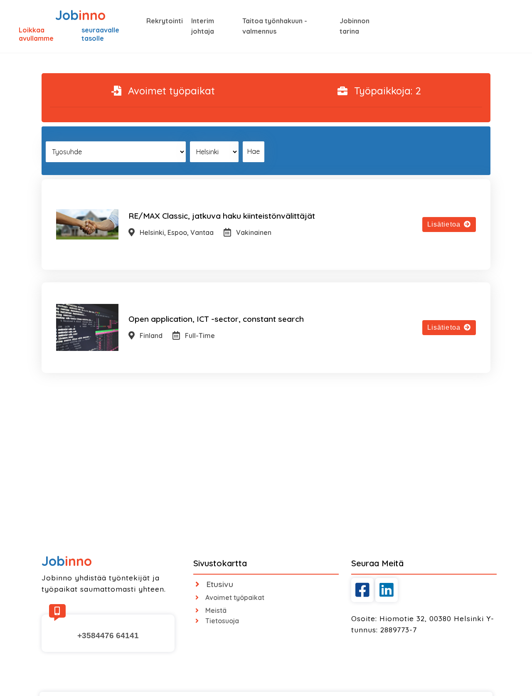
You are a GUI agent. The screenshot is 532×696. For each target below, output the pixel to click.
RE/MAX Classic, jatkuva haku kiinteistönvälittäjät (221, 216)
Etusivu (219, 584)
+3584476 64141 (108, 635)
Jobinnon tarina (354, 26)
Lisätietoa (444, 224)
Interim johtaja (202, 26)
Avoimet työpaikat (234, 597)
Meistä (216, 610)
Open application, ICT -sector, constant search (216, 319)
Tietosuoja (222, 621)
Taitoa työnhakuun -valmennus (274, 26)
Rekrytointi (164, 21)
